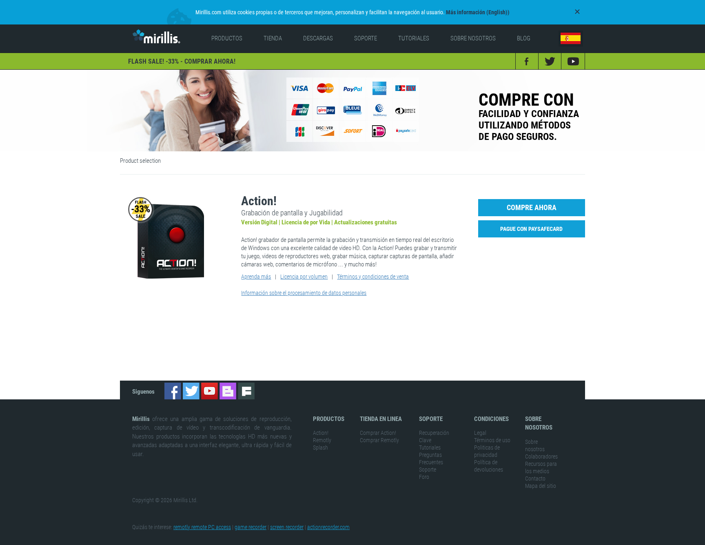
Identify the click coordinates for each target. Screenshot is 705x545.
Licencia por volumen (304, 276)
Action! (320, 433)
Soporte (427, 469)
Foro (424, 477)
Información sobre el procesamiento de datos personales (303, 293)
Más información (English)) (478, 12)
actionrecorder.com (328, 527)
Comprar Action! (378, 433)
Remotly (322, 440)
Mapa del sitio (540, 486)
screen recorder (287, 527)
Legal (480, 433)
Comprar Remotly (379, 440)
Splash (320, 447)
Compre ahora (531, 207)
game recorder (250, 527)
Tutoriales (430, 447)
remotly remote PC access (202, 527)
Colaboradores (541, 456)
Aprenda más (256, 276)
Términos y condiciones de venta (373, 276)
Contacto (535, 478)
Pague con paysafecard (531, 229)
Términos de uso (492, 440)
